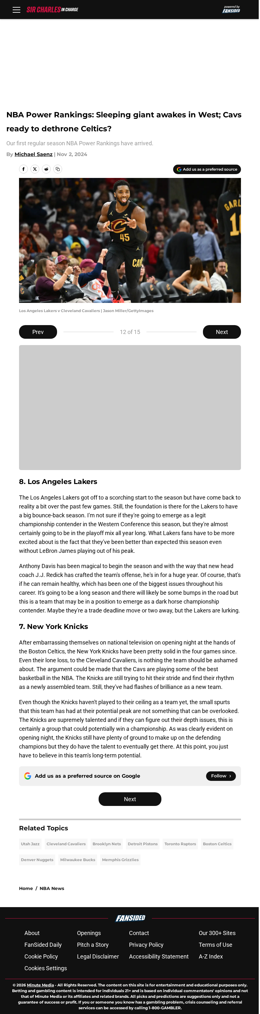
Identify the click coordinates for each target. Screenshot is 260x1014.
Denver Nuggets (37, 859)
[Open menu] (16, 9)
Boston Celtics (217, 843)
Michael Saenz (34, 154)
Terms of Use (215, 944)
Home (26, 888)
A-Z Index (211, 956)
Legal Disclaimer (98, 956)
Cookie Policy (41, 956)
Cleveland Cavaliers (66, 843)
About (32, 933)
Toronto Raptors (180, 843)
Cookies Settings (45, 968)
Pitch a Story (93, 944)
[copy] (57, 169)
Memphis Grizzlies (120, 859)
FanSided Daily (43, 944)
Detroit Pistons (143, 843)
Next (222, 332)
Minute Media (40, 985)
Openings (89, 933)
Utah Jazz (30, 843)
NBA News (52, 888)
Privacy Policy (146, 944)
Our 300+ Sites (217, 933)
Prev (38, 332)
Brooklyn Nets (107, 843)
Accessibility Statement (159, 956)
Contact (139, 933)
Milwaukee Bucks (77, 859)
